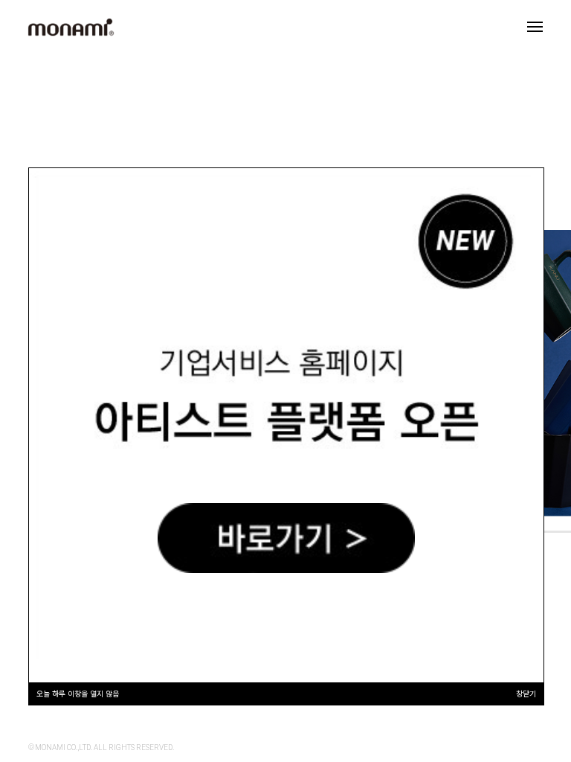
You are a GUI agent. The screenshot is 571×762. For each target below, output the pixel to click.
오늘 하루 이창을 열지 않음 (77, 693)
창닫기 (526, 693)
